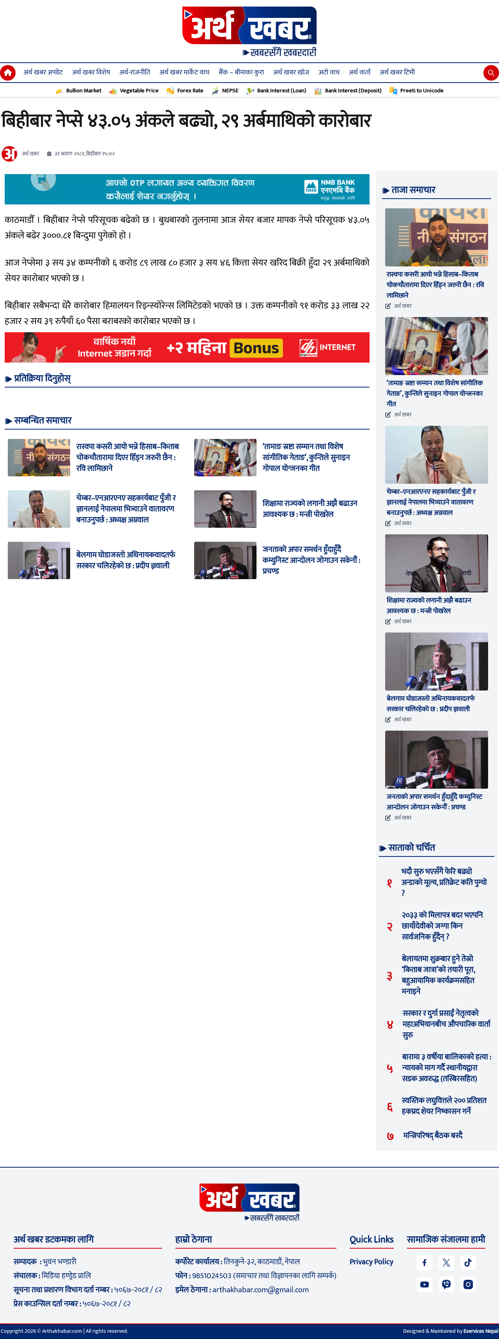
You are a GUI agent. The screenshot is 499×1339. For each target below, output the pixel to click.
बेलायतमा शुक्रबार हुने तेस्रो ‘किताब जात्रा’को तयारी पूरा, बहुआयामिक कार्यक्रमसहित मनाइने (438, 975)
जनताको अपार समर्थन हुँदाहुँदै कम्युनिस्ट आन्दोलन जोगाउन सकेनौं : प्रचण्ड (311, 560)
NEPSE (230, 90)
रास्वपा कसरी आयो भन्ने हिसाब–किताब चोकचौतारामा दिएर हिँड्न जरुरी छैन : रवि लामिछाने (127, 457)
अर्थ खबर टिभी (397, 72)
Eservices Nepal (481, 1331)
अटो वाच (329, 72)
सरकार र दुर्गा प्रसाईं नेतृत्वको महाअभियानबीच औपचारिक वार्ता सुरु (446, 1024)
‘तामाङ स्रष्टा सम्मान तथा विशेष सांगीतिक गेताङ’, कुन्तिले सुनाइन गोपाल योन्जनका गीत (306, 457)
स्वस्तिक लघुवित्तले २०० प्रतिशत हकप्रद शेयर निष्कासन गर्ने (444, 1106)
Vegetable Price (139, 90)
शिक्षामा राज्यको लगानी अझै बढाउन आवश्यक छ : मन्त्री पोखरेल (310, 509)
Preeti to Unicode (422, 90)
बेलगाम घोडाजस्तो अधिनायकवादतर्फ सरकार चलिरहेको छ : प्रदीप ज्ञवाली (125, 560)
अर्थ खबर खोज (291, 72)
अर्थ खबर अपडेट (43, 72)
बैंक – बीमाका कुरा (241, 72)
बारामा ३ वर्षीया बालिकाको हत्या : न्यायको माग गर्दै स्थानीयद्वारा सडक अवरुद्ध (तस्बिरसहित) (446, 1067)
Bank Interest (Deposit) (353, 90)
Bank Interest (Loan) (281, 90)
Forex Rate (190, 90)
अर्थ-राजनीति (134, 72)
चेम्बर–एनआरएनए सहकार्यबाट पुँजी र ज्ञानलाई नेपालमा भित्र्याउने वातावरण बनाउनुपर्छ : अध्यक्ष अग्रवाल (126, 509)
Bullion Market (83, 90)
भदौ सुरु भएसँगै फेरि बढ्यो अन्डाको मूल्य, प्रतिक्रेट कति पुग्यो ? (444, 882)
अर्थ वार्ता (359, 72)
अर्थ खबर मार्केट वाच (184, 72)
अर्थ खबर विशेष (91, 72)
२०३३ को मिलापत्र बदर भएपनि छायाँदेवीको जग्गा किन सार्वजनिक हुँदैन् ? (442, 926)
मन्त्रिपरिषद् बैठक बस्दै (432, 1135)
